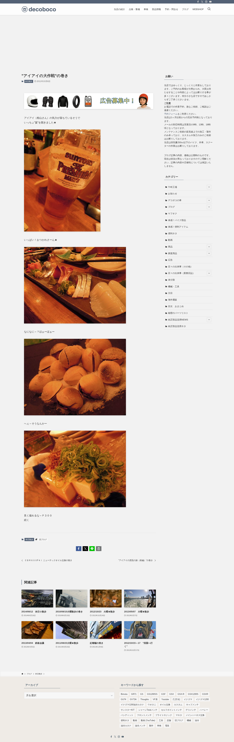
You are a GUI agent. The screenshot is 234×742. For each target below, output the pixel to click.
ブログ (171, 207)
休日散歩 (28, 81)
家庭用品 (172, 253)
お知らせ (172, 193)
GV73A (133, 699)
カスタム (178, 704)
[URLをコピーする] (98, 548)
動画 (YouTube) (148, 720)
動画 (170, 240)
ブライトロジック (163, 715)
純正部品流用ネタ (177, 326)
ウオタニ (152, 704)
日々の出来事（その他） (180, 266)
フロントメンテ (144, 715)
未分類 (171, 280)
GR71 (133, 694)
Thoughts (144, 699)
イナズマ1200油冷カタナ (132, 704)
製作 (151, 725)
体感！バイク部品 (177, 220)
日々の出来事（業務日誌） (181, 273)
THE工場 (172, 187)
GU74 (123, 699)
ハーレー (204, 710)
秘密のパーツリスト (178, 313)
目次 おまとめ (176, 306)
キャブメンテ (192, 704)
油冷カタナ (126, 725)
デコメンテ (191, 710)
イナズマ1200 (202, 699)
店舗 (169, 720)
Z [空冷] (176, 699)
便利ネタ (172, 233)
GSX (171, 694)
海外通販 (172, 299)
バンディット (127, 715)
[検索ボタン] (209, 9)
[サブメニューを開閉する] (209, 187)
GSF (163, 694)
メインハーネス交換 (195, 715)
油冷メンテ (140, 725)
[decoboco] (38, 9)
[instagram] (206, 2)
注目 (170, 293)
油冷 (197, 720)
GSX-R (181, 694)
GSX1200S (193, 694)
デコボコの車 (174, 200)
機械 (189, 720)
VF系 (155, 699)
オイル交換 (165, 704)
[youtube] (210, 2)
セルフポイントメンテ (171, 710)
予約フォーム (170, 114)
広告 (170, 260)
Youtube (165, 699)
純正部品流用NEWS (178, 319)
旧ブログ (43, 539)
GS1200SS (152, 694)
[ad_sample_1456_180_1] (88, 108)
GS (141, 694)
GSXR (205, 694)
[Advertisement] (117, 39)
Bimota (124, 694)
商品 (170, 246)
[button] (78, 548)
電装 (167, 725)
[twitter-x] (202, 2)
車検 (159, 725)
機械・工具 (173, 286)
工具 (161, 720)
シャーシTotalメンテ (147, 710)
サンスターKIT (128, 710)
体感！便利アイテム (178, 226)
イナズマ (188, 699)
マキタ (179, 715)
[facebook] (198, 2)
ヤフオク (172, 213)
